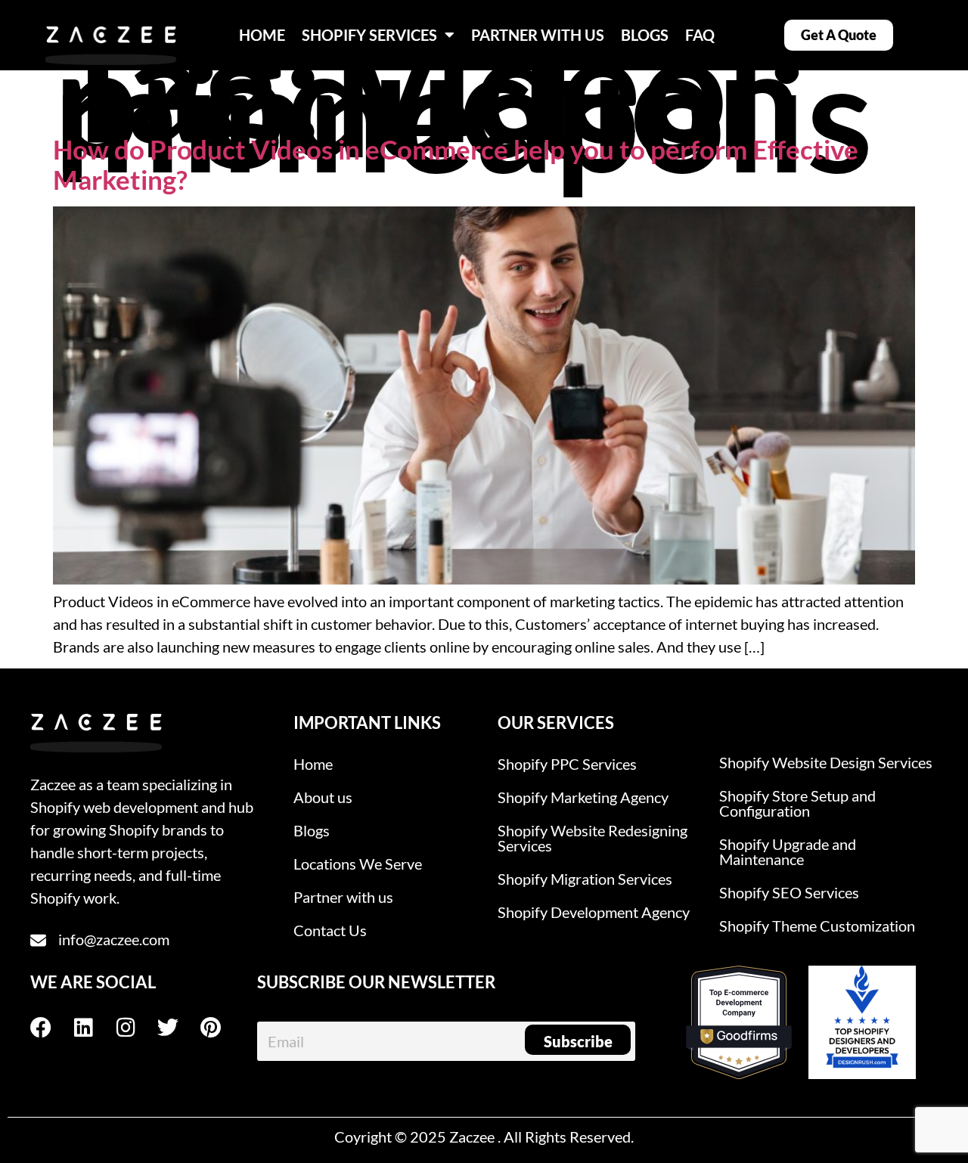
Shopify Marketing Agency (583, 797)
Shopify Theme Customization (817, 925)
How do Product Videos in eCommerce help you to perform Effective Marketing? (455, 164)
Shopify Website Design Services (825, 762)
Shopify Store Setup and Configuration (797, 803)
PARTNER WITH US (537, 35)
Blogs (311, 830)
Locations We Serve (357, 863)
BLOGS (645, 35)
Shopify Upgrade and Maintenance (787, 851)
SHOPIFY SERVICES (369, 35)
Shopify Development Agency (594, 912)
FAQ (700, 35)
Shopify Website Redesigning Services (592, 837)
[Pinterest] (221, 1027)
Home (313, 764)
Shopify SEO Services (789, 892)
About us (322, 797)
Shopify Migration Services (585, 879)
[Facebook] (51, 1027)
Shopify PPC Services (567, 764)
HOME (262, 35)
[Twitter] (178, 1027)
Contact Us (330, 930)
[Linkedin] (94, 1027)
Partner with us (343, 897)
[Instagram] (136, 1027)
